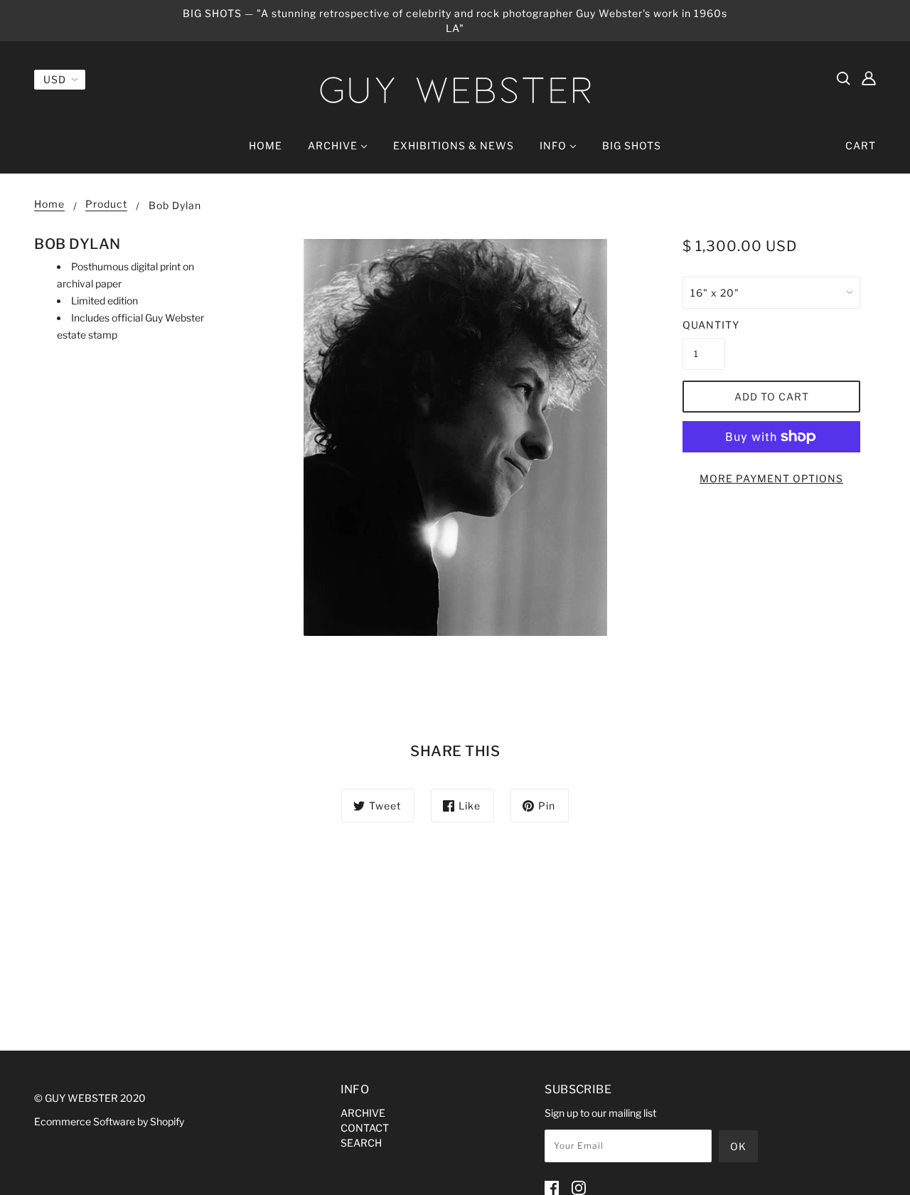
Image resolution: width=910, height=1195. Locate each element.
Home (49, 204)
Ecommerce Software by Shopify (109, 1121)
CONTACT (365, 1128)
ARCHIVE (363, 1113)
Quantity (703, 325)
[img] (843, 77)
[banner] (455, 90)
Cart (860, 145)
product (106, 204)
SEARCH (361, 1143)
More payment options (771, 478)
